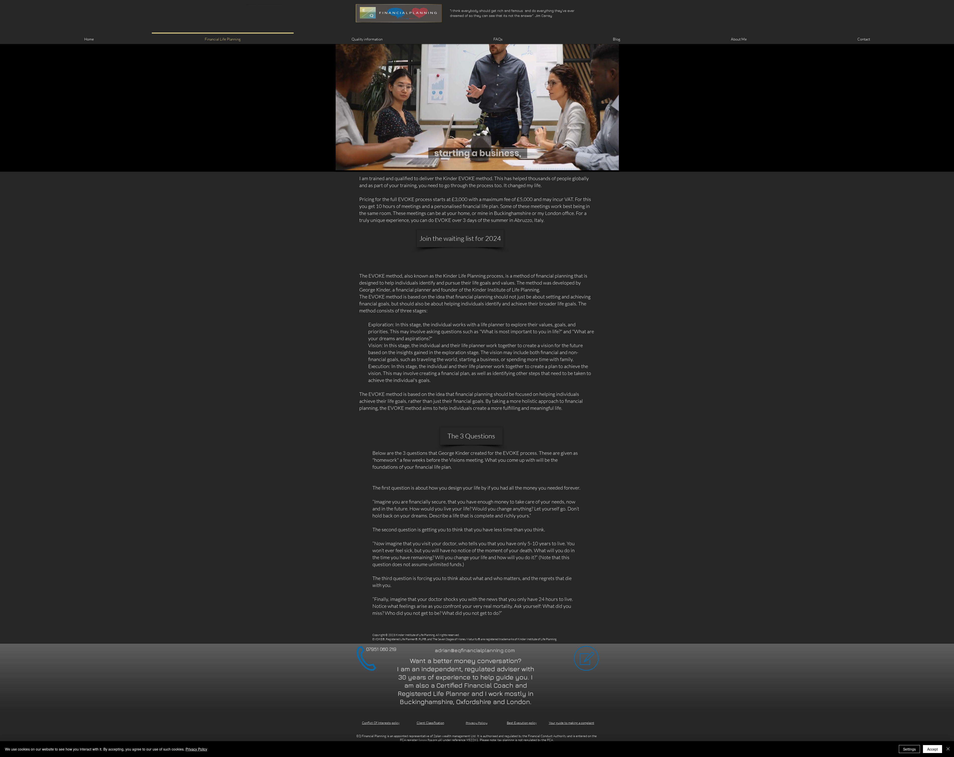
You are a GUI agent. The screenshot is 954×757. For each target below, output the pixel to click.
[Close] (948, 749)
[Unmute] (350, 165)
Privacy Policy (196, 749)
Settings (909, 749)
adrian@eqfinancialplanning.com (475, 650)
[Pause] (342, 165)
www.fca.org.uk (430, 740)
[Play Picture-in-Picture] (603, 165)
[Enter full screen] (612, 165)
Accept (932, 749)
